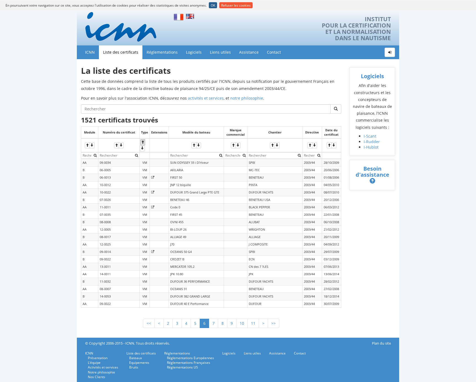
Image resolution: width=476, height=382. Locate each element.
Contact (274, 52)
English (191, 16)
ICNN (90, 52)
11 (253, 323)
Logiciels (194, 52)
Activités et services (103, 367)
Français (179, 16)
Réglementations (162, 52)
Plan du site (381, 343)
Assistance (249, 52)
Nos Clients (96, 377)
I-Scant (370, 136)
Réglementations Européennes (190, 358)
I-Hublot (371, 147)
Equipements (139, 362)
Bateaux (135, 358)
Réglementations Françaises (188, 362)
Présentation (97, 358)
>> (273, 323)
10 (242, 323)
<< (149, 323)
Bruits (133, 367)
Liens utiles (220, 52)
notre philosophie (246, 98)
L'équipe (94, 362)
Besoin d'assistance (372, 171)
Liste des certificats (120, 52)
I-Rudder (372, 141)
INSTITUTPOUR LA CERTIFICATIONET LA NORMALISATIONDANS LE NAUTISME (356, 28)
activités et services (206, 98)
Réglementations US (182, 367)
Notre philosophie (101, 372)
